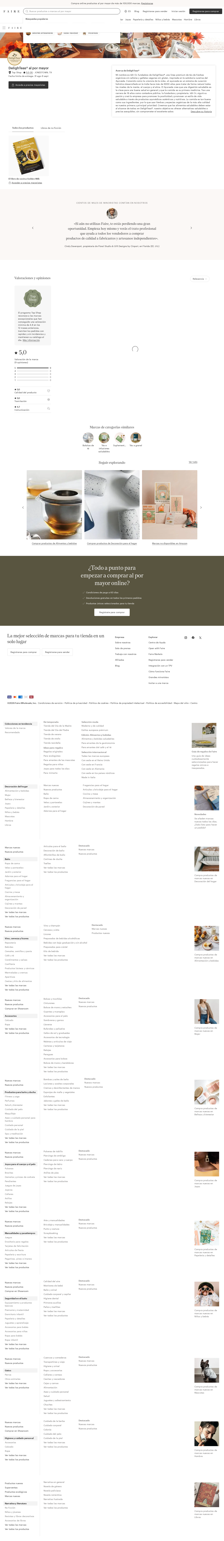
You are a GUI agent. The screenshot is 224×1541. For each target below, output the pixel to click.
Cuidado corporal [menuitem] (52, 1425)
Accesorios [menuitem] (11, 1016)
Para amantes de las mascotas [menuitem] (59, 760)
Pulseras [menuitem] (9, 1168)
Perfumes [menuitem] (9, 1100)
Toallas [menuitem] (47, 863)
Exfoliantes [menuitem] (49, 1096)
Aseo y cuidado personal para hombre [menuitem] (20, 1119)
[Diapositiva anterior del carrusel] (32, 228)
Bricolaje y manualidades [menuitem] (57, 1224)
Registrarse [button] (147, 3)
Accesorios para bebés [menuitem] (16, 1327)
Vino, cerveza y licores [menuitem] (16, 938)
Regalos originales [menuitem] (53, 751)
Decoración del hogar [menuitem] (16, 786)
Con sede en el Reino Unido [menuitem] (96, 760)
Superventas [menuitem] (11, 1487)
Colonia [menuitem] (47, 1429)
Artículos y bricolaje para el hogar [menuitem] (100, 789)
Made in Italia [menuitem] (89, 777)
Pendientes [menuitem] (10, 1181)
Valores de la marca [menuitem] (15, 728)
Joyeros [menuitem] (8, 1189)
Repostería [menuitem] (10, 942)
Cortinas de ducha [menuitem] (53, 859)
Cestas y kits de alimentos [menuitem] (18, 981)
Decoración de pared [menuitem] (94, 806)
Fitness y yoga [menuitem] (12, 1096)
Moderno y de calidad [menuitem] (93, 725)
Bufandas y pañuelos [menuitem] (54, 1028)
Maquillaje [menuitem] (10, 1113)
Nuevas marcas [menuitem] (86, 849)
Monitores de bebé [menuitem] (53, 1285)
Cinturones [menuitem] (49, 1003)
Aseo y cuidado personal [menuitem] (56, 1391)
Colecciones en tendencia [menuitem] (18, 723)
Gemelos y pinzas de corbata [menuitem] (20, 1177)
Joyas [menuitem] (8, 803)
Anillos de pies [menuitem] (51, 1172)
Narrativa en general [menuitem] (54, 1482)
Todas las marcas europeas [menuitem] (96, 756)
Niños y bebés (162, 19)
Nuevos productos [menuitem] (53, 789)
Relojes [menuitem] (47, 1050)
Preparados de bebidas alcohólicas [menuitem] (62, 938)
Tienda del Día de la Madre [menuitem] (57, 725)
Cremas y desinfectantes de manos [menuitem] (62, 1088)
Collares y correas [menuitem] (53, 1374)
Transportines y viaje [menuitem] (54, 1362)
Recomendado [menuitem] (12, 732)
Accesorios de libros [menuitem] (15, 1520)
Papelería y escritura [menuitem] (15, 1254)
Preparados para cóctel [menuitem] (56, 947)
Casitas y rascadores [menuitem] (54, 1379)
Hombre (188, 19)
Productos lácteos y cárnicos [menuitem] (19, 968)
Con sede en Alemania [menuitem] (93, 768)
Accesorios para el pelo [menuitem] (56, 1016)
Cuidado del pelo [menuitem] (14, 1109)
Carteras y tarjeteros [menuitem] (54, 1045)
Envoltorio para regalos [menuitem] (16, 1241)
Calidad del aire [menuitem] (52, 1281)
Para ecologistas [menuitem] (52, 755)
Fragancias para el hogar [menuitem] (96, 785)
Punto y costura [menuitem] (51, 1229)
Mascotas (177, 19)
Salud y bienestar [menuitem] (14, 1105)
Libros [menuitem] (8, 825)
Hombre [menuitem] (9, 820)
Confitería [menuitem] (10, 964)
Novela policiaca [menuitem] (52, 1490)
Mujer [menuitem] (8, 795)
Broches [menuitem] (9, 1172)
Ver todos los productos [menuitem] (17, 916)
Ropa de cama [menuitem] (51, 798)
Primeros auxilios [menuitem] (52, 1302)
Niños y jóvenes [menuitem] (13, 1512)
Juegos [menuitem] (8, 1237)
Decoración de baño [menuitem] (54, 850)
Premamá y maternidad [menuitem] (17, 1310)
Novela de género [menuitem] (53, 1486)
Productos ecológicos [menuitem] (16, 1492)
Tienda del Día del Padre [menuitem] (56, 730)
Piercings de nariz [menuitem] (53, 1168)
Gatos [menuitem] (8, 1370)
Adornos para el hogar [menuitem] (55, 811)
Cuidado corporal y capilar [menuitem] (57, 1294)
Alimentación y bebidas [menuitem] (17, 790)
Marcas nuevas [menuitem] (51, 785)
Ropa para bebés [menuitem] (13, 1335)
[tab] (23, 128)
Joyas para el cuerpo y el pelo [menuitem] (20, 1164)
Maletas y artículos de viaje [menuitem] (58, 1041)
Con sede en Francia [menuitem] (92, 764)
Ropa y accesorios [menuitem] (53, 1370)
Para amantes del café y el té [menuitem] (96, 747)
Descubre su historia (201, 111)
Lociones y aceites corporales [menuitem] (59, 1083)
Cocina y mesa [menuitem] (90, 793)
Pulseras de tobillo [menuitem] (53, 1151)
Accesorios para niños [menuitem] (16, 1331)
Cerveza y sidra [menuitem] (51, 930)
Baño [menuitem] (46, 793)
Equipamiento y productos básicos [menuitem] (18, 1304)
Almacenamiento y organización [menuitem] (99, 798)
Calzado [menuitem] (9, 1020)
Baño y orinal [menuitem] (50, 1290)
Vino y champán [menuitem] (52, 925)
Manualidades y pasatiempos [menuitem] (20, 1233)
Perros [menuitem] (8, 1374)
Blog (136, 11)
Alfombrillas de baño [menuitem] (54, 854)
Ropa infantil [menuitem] (11, 1340)
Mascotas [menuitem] (10, 816)
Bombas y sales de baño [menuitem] (56, 1079)
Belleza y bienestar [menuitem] (14, 799)
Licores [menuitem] (47, 934)
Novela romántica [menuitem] (53, 1495)
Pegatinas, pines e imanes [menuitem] (18, 1258)
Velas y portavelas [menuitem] (53, 802)
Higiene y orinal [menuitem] (52, 1366)
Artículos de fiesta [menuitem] (14, 1250)
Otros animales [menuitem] (12, 1379)
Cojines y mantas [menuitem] (91, 802)
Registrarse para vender (155, 11)
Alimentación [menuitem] (50, 1387)
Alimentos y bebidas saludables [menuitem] (98, 738)
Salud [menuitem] (47, 1396)
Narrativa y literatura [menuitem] (16, 1503)
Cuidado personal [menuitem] (14, 1125)
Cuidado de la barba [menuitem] (54, 1421)
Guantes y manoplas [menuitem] (54, 1011)
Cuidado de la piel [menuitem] (14, 1129)
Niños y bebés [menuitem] (12, 812)
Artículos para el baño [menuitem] (55, 846)
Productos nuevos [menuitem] (101, 933)
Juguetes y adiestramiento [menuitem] (57, 1400)
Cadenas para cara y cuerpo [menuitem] (58, 1160)
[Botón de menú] (4, 27)
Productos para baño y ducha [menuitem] (20, 1092)
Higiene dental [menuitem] (51, 1298)
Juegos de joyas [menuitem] (13, 1185)
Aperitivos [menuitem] (10, 977)
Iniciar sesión (178, 11)
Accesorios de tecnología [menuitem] (57, 1037)
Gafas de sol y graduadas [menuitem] (57, 1033)
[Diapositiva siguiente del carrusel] (191, 228)
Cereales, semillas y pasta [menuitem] (18, 951)
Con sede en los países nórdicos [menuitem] (98, 773)
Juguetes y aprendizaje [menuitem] (16, 1322)
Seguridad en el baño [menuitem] (16, 1298)
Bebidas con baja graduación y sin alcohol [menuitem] (65, 942)
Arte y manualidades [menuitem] (54, 1220)
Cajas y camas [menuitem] (51, 1383)
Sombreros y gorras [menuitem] (54, 1020)
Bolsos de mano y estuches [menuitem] (57, 1007)
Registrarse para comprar (206, 11)
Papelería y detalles (143, 19)
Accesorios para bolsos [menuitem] (55, 1058)
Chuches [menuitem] (48, 1404)
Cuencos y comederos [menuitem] (55, 1357)
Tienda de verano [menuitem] (52, 734)
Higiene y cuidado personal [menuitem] (19, 1438)
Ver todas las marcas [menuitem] (15, 912)
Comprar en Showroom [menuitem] (16, 1008)
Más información (31, 340)
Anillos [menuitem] (8, 1198)
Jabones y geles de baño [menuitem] (56, 1100)
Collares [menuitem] (9, 1194)
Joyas (128, 19)
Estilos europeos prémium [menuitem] (95, 730)
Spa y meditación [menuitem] (14, 1133)
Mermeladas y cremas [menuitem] (16, 972)
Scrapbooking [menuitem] (51, 1233)
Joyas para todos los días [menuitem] (56, 768)
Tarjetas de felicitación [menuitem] (16, 1246)
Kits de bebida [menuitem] (51, 951)
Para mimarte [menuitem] (50, 773)
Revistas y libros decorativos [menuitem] (19, 1516)
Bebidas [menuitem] (9, 947)
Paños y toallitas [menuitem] (52, 1307)
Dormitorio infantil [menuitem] (14, 1314)
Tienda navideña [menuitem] (52, 743)
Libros (197, 19)
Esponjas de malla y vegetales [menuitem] (59, 1092)
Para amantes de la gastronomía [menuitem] (98, 743)
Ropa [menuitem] (7, 1024)
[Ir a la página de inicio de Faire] (11, 11)
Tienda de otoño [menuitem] (52, 738)
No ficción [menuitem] (10, 1507)
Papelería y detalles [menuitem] (15, 808)
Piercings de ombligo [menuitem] (55, 1155)
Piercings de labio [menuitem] (53, 1164)
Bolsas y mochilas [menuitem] (53, 998)
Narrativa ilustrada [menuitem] (53, 1499)
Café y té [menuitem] (9, 955)
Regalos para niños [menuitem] (53, 764)
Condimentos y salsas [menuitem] (16, 959)
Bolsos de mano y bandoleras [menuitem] (59, 1063)
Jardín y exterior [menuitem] (52, 806)
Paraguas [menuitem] (48, 1054)
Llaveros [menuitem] (48, 1024)
